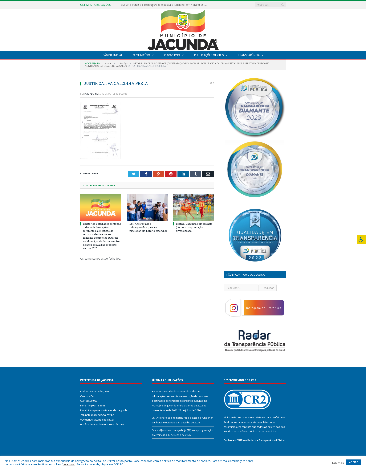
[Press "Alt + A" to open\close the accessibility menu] (361, 239)
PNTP (240, 440)
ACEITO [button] (354, 462)
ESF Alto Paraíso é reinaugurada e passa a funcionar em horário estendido (165, 4)
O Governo (172, 55)
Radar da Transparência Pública (266, 440)
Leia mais (69, 464)
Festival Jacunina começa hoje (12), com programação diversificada (194, 227)
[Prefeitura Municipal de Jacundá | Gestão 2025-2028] (183, 29)
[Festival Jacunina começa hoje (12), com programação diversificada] (193, 207)
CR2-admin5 (91, 93)
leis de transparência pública (240, 431)
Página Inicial (113, 55)
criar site (247, 417)
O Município (141, 55)
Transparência (249, 55)
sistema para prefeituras (270, 417)
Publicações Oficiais (209, 55)
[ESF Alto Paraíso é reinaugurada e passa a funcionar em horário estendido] (147, 207)
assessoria (249, 422)
